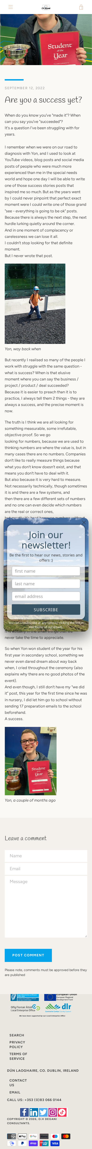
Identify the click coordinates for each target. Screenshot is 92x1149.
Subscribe (46, 609)
